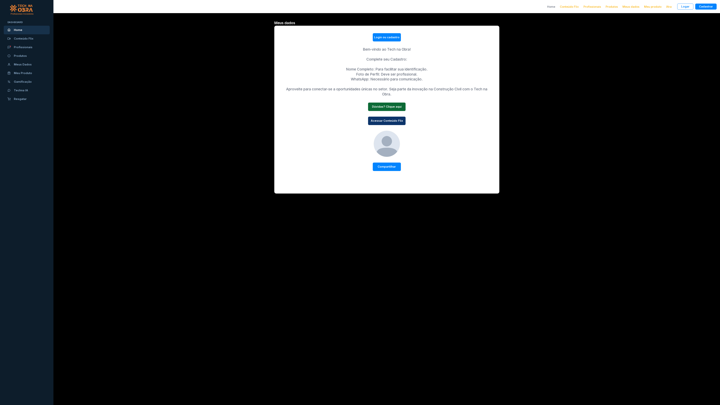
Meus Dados (23, 64)
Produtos (20, 55)
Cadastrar (706, 6)
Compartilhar (387, 166)
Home (18, 29)
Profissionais (23, 47)
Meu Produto (23, 73)
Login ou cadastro (387, 37)
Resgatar (20, 99)
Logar (685, 6)
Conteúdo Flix (23, 38)
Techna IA (21, 90)
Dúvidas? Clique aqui (387, 106)
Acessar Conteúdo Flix (387, 120)
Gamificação (23, 81)
